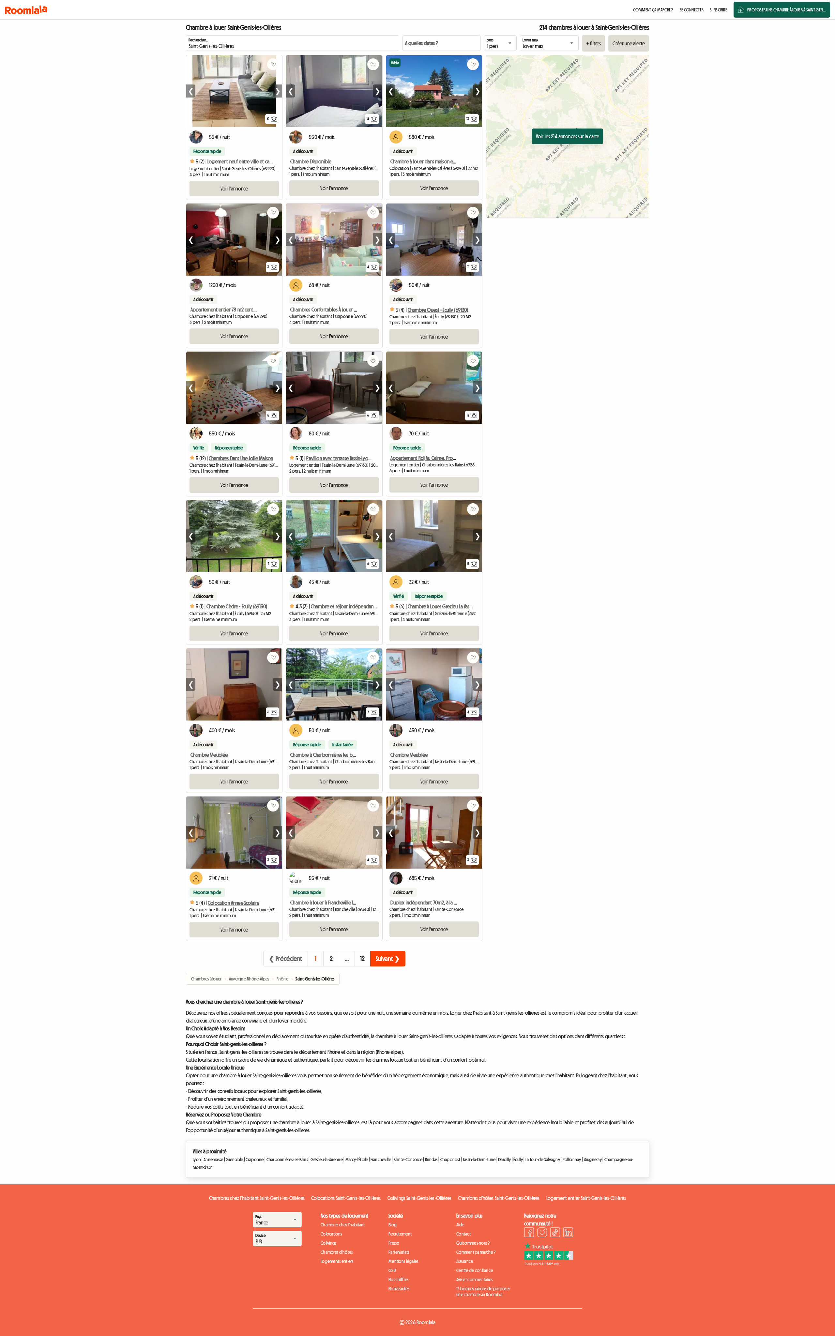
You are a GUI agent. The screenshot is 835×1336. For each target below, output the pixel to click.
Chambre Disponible (310, 161)
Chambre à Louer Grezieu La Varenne (443, 606)
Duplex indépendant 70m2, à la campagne (433, 902)
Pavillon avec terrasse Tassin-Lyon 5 (340, 458)
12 (362, 958)
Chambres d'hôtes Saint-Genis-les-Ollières (499, 1198)
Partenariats (398, 1252)
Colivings (329, 1243)
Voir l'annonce (234, 188)
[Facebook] (529, 1233)
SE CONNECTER (692, 10)
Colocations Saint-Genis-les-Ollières (346, 1198)
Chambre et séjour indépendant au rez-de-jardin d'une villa (369, 606)
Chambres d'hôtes (337, 1252)
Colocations (331, 1234)
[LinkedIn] (568, 1233)
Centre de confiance (474, 1270)
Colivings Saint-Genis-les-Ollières (419, 1198)
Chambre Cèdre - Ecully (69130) (236, 606)
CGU (392, 1270)
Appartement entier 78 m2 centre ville (228, 309)
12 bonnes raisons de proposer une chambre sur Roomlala (483, 1291)
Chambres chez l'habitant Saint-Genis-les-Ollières (257, 1198)
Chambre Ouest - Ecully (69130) (438, 309)
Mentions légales (403, 1261)
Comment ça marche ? (475, 1252)
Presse (393, 1243)
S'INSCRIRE (718, 10)
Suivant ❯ (388, 958)
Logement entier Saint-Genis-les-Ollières (586, 1198)
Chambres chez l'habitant (343, 1224)
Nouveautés (398, 1288)
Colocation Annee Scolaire (233, 902)
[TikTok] (555, 1233)
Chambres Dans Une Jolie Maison (241, 458)
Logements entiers (337, 1261)
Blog (392, 1224)
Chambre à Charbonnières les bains (325, 754)
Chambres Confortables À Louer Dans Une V (332, 309)
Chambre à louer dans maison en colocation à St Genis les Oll (450, 161)
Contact (463, 1234)
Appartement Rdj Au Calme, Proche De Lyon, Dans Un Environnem (454, 458)
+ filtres (593, 43)
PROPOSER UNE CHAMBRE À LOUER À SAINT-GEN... (786, 10)
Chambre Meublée (209, 754)
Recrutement (400, 1234)
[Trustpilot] (548, 1263)
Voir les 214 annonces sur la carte (567, 136)
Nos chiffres (398, 1279)
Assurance (464, 1261)
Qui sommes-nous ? (473, 1243)
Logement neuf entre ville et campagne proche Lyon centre (266, 161)
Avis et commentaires (474, 1279)
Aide (460, 1224)
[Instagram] (542, 1233)
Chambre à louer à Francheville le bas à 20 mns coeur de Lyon (351, 902)
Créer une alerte (629, 43)
